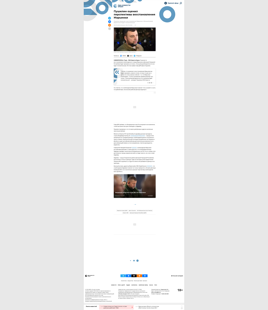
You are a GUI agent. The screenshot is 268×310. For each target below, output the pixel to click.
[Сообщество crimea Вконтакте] (128, 275)
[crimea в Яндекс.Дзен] (134, 275)
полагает (149, 166)
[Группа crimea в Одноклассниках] (139, 275)
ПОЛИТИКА (124, 281)
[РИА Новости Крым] (122, 6)
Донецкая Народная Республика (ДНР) (138, 212)
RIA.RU (151, 285)
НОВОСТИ (113, 285)
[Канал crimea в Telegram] (123, 275)
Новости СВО (125, 212)
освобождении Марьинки (138, 136)
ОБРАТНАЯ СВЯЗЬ (143, 285)
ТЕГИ (155, 285)
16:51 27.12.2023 (117, 25)
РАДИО (128, 285)
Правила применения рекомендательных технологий (98, 301)
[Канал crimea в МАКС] (145, 275)
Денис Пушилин (132, 210)
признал (134, 148)
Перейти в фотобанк (132, 52)
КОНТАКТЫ (134, 285)
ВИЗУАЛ (145, 281)
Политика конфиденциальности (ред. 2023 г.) (96, 300)
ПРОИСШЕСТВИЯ (138, 281)
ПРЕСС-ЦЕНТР (121, 285)
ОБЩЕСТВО (130, 281)
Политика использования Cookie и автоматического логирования (98, 297)
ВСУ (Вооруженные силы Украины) (144, 210)
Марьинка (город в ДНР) (122, 210)
